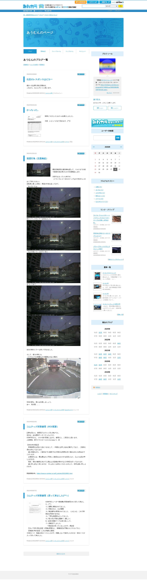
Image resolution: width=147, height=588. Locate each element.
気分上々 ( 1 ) (100, 196)
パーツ (67, 141)
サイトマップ (113, 394)
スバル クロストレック (109, 273)
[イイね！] (80, 74)
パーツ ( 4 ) (99, 199)
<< (94, 147)
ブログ (41, 15)
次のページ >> (61, 553)
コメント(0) (49, 93)
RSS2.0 (98, 387)
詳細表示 (26, 64)
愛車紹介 (43, 51)
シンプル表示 (34, 64)
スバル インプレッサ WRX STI (111, 304)
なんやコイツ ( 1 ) (102, 201)
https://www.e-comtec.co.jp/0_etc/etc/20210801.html (54, 473)
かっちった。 (33, 110)
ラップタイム (69, 51)
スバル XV (106, 283)
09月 (105, 357)
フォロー (100, 108)
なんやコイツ (69, 410)
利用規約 (105, 394)
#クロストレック (107, 80)
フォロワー (114, 108)
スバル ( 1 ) (99, 190)
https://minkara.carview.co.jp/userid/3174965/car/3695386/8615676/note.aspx (107, 87)
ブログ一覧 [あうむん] (50, 15)
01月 (95, 365)
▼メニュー (82, 51)
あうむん (96, 99)
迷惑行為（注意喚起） (37, 158)
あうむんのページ (40, 32)
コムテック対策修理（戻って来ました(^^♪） (48, 495)
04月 (109, 354)
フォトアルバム (56, 51)
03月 (105, 354)
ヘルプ (113, 2)
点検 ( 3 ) (99, 187)
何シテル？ (109, 92)
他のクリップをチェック (116, 259)
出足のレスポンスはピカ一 (40, 79)
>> (121, 147)
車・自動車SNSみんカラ (30, 15)
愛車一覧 (120, 314)
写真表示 (41, 64)
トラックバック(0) (58, 141)
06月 (119, 343)
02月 (100, 332)
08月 (100, 357)
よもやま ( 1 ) (100, 193)
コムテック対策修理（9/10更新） (43, 426)
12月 (119, 357)
